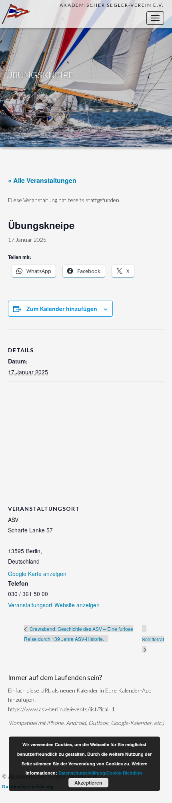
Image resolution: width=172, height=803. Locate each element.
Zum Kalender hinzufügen (61, 309)
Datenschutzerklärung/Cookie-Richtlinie (100, 773)
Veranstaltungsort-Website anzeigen (54, 605)
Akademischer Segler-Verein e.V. (112, 5)
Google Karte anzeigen (37, 574)
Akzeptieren (88, 782)
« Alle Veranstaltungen (42, 180)
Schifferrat (153, 639)
